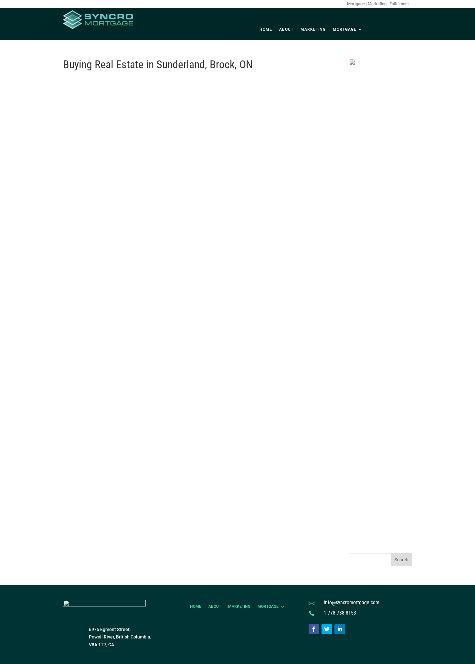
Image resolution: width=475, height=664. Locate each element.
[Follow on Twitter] (327, 629)
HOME (265, 29)
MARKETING (313, 29)
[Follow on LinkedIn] (339, 629)
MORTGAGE (344, 29)
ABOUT (286, 29)
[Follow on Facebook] (314, 629)
